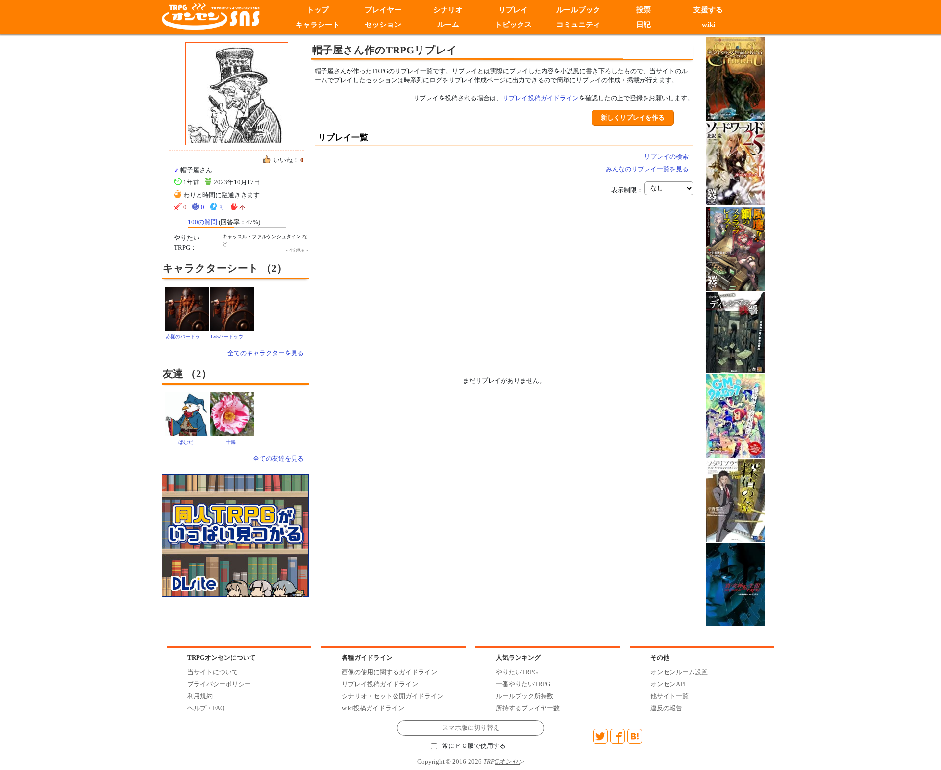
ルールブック (578, 10)
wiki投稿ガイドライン (373, 708)
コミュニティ (578, 24)
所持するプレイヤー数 (528, 708)
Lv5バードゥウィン (232, 336)
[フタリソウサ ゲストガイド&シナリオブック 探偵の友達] (735, 500)
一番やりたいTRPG (523, 684)
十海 (231, 442)
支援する (708, 10)
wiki (708, 24)
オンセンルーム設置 (679, 672)
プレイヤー (383, 10)
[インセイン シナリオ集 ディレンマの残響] (735, 331)
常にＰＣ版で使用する (474, 746)
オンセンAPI (668, 684)
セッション (383, 24)
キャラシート (318, 24)
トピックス (513, 24)
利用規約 (200, 696)
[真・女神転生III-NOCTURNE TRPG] (735, 583)
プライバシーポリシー (219, 684)
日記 (643, 24)
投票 (643, 10)
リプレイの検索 (666, 156)
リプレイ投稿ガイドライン (540, 98)
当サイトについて (212, 672)
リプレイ (513, 10)
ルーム (448, 24)
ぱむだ (185, 442)
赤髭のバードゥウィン (190, 336)
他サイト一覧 (669, 696)
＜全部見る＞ (297, 250)
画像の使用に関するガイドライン (389, 672)
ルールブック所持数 (524, 696)
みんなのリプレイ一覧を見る (647, 169)
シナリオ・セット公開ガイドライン (393, 696)
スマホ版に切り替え (470, 727)
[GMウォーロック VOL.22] (735, 415)
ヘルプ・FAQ (205, 708)
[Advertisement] (421, 271)
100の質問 (202, 222)
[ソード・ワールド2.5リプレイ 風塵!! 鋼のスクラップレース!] (735, 248)
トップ (318, 10)
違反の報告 (666, 708)
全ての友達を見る (278, 458)
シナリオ (448, 10)
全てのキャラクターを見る (265, 353)
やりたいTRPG (517, 672)
